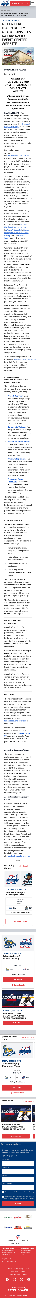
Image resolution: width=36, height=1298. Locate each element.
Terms (27, 1268)
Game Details (19, 985)
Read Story (19, 1023)
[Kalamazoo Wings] (5, 3)
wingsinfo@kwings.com (9, 1261)
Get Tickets (18, 3)
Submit (18, 1203)
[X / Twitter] (21, 1279)
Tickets (19, 980)
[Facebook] (7, 1279)
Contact (9, 1268)
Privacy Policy (18, 1268)
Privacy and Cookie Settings (18, 1274)
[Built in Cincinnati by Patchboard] (18, 1289)
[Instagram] (14, 1279)
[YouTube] (29, 1279)
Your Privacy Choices (18, 1271)
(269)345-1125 (6, 1259)
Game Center (21, 921)
